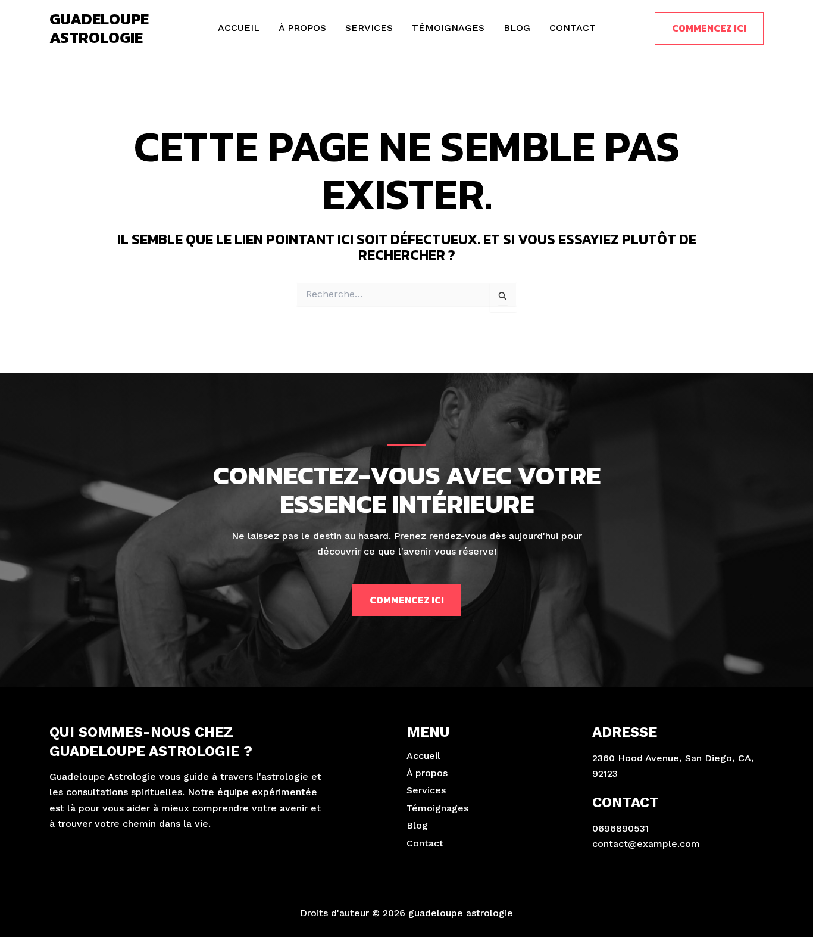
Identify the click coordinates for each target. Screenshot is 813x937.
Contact (572, 27)
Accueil (238, 27)
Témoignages (448, 27)
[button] (709, 28)
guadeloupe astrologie (99, 28)
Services (369, 27)
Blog (517, 27)
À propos (302, 27)
